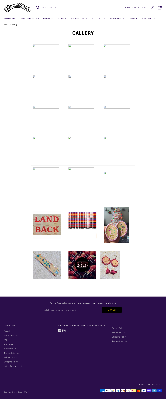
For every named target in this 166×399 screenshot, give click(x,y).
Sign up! (112, 309)
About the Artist (11, 335)
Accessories (97, 18)
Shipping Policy (11, 361)
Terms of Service (11, 353)
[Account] (152, 7)
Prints (132, 18)
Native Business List (13, 366)
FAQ (6, 340)
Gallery (14, 24)
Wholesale (8, 344)
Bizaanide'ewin (24, 392)
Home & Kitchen (77, 18)
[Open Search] (37, 7)
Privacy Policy (118, 328)
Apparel (47, 18)
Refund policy (10, 357)
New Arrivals (10, 18)
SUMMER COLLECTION (29, 18)
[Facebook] (59, 330)
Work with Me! (10, 348)
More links (147, 18)
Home (6, 24)
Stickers (61, 18)
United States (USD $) (133, 7)
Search (7, 331)
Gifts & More (116, 18)
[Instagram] (63, 330)
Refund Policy (118, 332)
